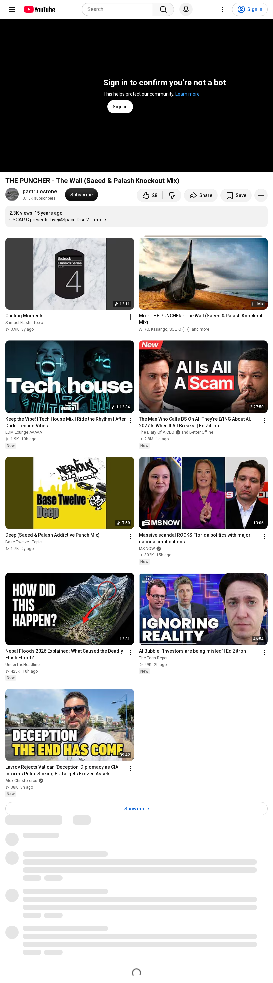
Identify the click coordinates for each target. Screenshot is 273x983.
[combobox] (119, 9)
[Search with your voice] (186, 9)
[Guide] (12, 9)
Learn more (187, 94)
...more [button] (98, 219)
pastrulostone (40, 191)
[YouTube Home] (39, 9)
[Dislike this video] (172, 195)
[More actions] (261, 195)
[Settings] (223, 9)
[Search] (163, 9)
